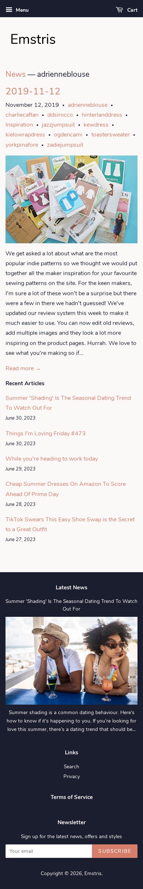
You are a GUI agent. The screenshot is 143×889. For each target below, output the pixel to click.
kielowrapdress (25, 135)
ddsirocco (60, 115)
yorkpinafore (22, 145)
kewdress (96, 125)
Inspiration (19, 125)
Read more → (23, 368)
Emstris (93, 873)
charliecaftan (22, 115)
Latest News (71, 587)
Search (71, 766)
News (16, 74)
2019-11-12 (33, 91)
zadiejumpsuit (65, 145)
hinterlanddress (102, 115)
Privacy (71, 776)
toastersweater (110, 135)
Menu (21, 10)
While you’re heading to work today (52, 459)
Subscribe (114, 851)
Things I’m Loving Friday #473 (46, 434)
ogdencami (68, 135)
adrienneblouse (87, 105)
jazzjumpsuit (58, 125)
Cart (132, 10)
